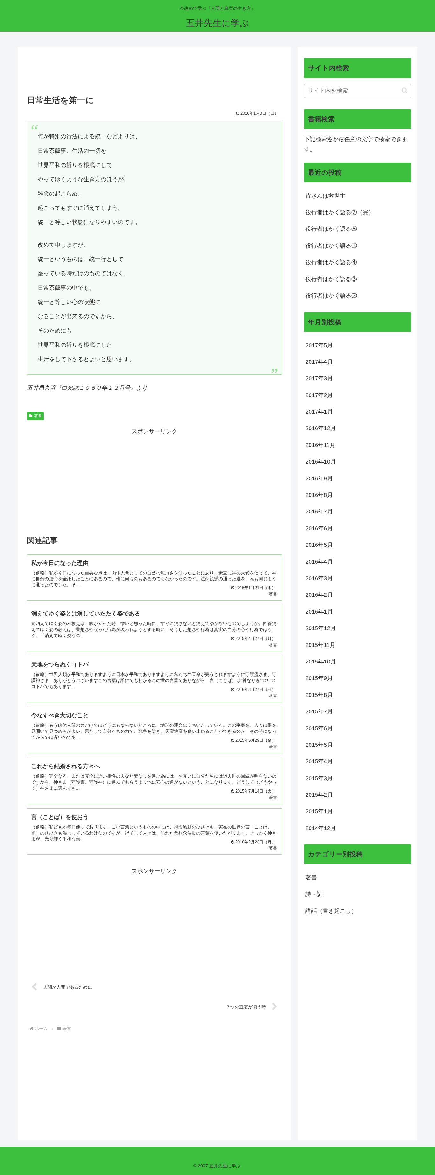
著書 (38, 416)
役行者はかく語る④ (331, 262)
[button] (404, 90)
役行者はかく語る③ (331, 279)
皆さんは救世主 (325, 196)
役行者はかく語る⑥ (331, 229)
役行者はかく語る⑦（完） (339, 212)
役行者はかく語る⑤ (331, 246)
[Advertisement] (154, 72)
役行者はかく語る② (331, 295)
